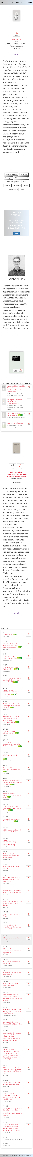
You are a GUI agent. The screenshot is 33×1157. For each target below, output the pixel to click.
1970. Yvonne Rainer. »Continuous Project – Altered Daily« (12, 795)
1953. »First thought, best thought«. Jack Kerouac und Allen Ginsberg (11, 856)
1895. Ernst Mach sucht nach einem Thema (11, 962)
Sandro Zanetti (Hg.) (16, 472)
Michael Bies (16, 40)
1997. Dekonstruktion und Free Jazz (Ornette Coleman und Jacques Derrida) (12, 680)
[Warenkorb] (31, 2)
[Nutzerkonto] (28, 2)
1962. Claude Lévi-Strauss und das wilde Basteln (16, 414)
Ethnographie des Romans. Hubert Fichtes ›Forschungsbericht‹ (15, 401)
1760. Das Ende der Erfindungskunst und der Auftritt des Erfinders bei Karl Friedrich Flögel (11, 1096)
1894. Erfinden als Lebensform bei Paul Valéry (12, 973)
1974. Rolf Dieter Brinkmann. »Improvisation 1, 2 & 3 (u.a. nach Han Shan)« (12, 782)
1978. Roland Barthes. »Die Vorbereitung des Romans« (11, 756)
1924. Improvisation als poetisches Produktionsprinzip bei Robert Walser (12, 927)
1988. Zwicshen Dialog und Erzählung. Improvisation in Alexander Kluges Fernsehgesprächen (11, 719)
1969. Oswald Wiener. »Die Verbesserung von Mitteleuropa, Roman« (12, 808)
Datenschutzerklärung (25, 1155)
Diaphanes (16, 2)
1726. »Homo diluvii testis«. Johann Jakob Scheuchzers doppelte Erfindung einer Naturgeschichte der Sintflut (11, 1127)
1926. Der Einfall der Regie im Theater (11, 915)
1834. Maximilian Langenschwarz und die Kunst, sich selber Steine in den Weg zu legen (12, 1011)
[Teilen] (18, 55)
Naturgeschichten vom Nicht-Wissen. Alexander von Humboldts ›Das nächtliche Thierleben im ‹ (16, 389)
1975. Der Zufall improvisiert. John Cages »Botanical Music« (12, 769)
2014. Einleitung (7, 634)
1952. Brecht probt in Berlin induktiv (11, 867)
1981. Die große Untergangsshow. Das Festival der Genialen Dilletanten (11, 744)
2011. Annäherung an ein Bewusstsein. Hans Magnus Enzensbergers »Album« (11, 645)
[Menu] (1, 2)
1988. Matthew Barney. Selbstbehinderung (9, 732)
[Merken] (15, 55)
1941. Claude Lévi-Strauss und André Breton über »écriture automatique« (11, 879)
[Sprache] (30, 2)
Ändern (16, 233)
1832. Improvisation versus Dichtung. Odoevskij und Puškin (12, 1023)
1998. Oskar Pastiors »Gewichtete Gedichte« (10, 657)
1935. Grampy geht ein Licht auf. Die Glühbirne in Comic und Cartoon (12, 903)
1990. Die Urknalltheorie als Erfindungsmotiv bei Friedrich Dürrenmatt (11, 706)
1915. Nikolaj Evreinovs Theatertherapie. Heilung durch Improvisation (12, 951)
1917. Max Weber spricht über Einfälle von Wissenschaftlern (11, 939)
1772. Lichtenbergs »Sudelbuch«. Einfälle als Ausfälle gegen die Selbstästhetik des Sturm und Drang (12, 1071)
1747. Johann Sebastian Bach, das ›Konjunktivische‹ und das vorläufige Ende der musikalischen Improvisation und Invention (12, 1112)
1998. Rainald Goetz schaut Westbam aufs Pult (11, 668)
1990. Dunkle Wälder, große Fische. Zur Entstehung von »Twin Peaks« (11, 693)
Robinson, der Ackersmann (15, 423)
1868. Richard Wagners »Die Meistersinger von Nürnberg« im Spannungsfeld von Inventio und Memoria (12, 997)
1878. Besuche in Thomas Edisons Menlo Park (10, 984)
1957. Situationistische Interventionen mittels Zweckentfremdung (9, 843)
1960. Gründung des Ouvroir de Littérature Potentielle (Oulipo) (12, 831)
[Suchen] (3, 2)
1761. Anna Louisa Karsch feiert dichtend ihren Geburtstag (12, 1083)
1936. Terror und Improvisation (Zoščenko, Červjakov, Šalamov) (12, 891)
